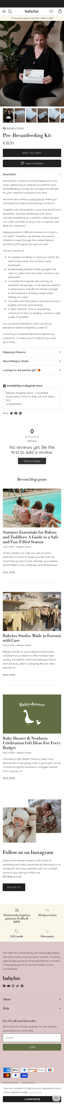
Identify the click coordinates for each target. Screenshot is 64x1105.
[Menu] (4, 11)
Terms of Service (10, 1083)
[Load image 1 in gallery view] (32, 64)
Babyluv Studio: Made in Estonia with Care (32, 638)
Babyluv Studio (15, 128)
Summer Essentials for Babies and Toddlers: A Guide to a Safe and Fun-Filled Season (30, 537)
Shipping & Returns (14, 352)
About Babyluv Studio (16, 361)
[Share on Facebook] (16, 413)
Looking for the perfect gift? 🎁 (22, 370)
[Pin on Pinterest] (20, 413)
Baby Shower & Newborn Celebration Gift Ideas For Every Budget (32, 743)
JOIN (32, 1047)
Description (9, 174)
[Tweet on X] (11, 413)
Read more (9, 572)
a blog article (36, 199)
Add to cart (31, 152)
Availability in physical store (24, 385)
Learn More (35, 1092)
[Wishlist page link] (51, 11)
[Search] (12, 11)
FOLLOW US (14, 887)
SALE (29, 3)
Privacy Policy (28, 1083)
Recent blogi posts (32, 479)
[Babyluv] (32, 11)
